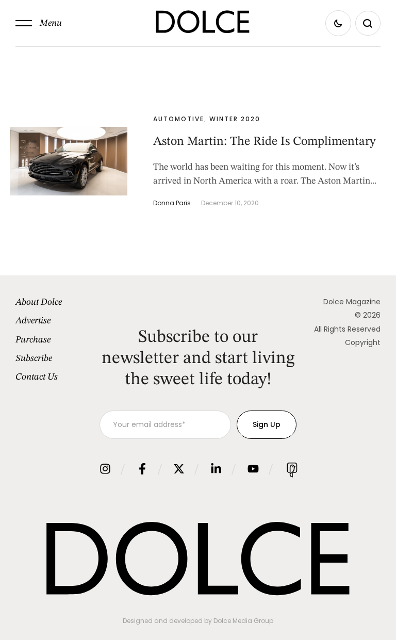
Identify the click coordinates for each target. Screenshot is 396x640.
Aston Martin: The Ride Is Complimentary (264, 142)
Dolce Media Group (243, 620)
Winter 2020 (234, 118)
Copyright (363, 342)
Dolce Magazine (352, 302)
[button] (38, 23)
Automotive (178, 118)
